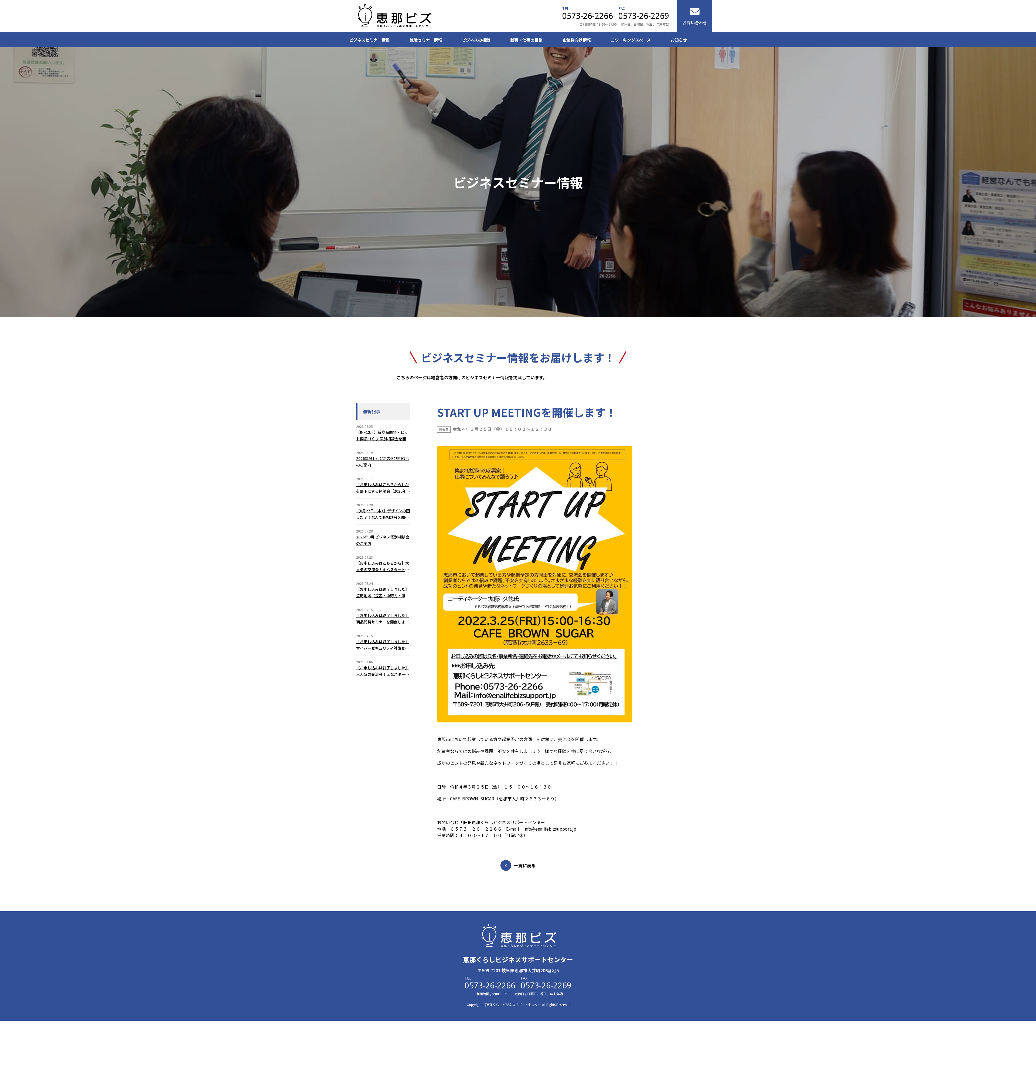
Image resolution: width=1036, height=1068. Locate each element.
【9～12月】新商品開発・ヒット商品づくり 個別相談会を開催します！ (383, 435)
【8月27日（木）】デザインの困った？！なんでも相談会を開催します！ (383, 514)
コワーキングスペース (631, 40)
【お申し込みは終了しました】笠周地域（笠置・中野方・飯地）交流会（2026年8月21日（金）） (382, 592)
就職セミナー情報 (426, 40)
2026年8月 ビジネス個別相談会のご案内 (382, 540)
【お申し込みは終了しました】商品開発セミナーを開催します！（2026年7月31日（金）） (382, 619)
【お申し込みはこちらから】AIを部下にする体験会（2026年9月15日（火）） (382, 488)
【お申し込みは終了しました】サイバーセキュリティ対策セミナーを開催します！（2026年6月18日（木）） (382, 645)
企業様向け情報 (577, 40)
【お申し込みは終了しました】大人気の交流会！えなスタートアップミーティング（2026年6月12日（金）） (382, 671)
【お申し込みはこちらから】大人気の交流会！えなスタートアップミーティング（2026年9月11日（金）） (382, 566)
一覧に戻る (525, 865)
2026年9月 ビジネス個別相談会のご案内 (382, 462)
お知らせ (679, 40)
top (1005, 1053)
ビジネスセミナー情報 (369, 40)
